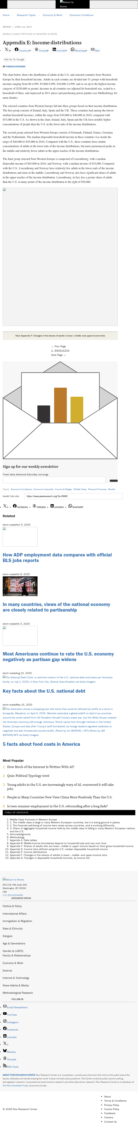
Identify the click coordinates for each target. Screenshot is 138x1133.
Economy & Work (13, 963)
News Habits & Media (16, 985)
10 (58, 350)
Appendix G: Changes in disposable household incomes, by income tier (50, 858)
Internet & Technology (16, 978)
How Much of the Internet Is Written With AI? (40, 767)
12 (64, 350)
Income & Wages (63, 489)
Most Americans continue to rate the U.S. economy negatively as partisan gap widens (58, 656)
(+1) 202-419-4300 (13, 895)
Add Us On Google (14, 59)
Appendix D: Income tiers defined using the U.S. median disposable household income (59, 849)
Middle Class (80, 489)
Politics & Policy (12, 906)
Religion (8, 936)
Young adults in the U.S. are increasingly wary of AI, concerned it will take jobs (60, 787)
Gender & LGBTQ (13, 951)
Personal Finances (97, 489)
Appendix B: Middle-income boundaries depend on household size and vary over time (58, 843)
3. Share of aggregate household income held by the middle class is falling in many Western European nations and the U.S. (72, 830)
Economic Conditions (21, 489)
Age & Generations (14, 943)
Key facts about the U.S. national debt (44, 691)
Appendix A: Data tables (23, 840)
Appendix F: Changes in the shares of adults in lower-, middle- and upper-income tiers (58, 855)
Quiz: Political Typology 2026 (28, 776)
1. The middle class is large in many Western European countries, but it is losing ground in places (65, 822)
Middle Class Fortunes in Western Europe (30, 34)
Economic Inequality (43, 489)
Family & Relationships (17, 955)
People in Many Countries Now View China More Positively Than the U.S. (59, 797)
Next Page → (58, 355)
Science (7, 970)
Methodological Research (18, 992)
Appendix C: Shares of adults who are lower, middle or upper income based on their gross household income (72, 846)
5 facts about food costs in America (41, 744)
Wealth (111, 489)
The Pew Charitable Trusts (15, 1085)
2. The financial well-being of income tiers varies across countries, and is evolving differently (62, 825)
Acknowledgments (20, 834)
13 (67, 350)
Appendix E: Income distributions (28, 852)
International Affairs (15, 913)
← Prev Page (58, 346)
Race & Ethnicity (13, 928)
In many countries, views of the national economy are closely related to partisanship (56, 607)
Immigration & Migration (17, 921)
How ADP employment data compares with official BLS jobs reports (57, 557)
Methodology (17, 837)
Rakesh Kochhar (16, 66)
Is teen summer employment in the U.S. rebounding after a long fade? (57, 806)
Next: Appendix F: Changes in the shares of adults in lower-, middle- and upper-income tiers (60, 335)
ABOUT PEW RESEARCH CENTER (19, 1074)
